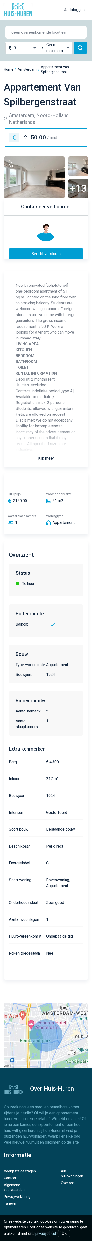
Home (8, 69)
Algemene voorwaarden (14, 1187)
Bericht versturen (46, 253)
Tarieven (10, 1203)
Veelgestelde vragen (20, 1171)
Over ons (68, 1183)
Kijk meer (46, 458)
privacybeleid (45, 1233)
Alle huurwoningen (72, 1173)
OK (64, 1233)
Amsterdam (27, 69)
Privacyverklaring (17, 1197)
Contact (10, 1178)
